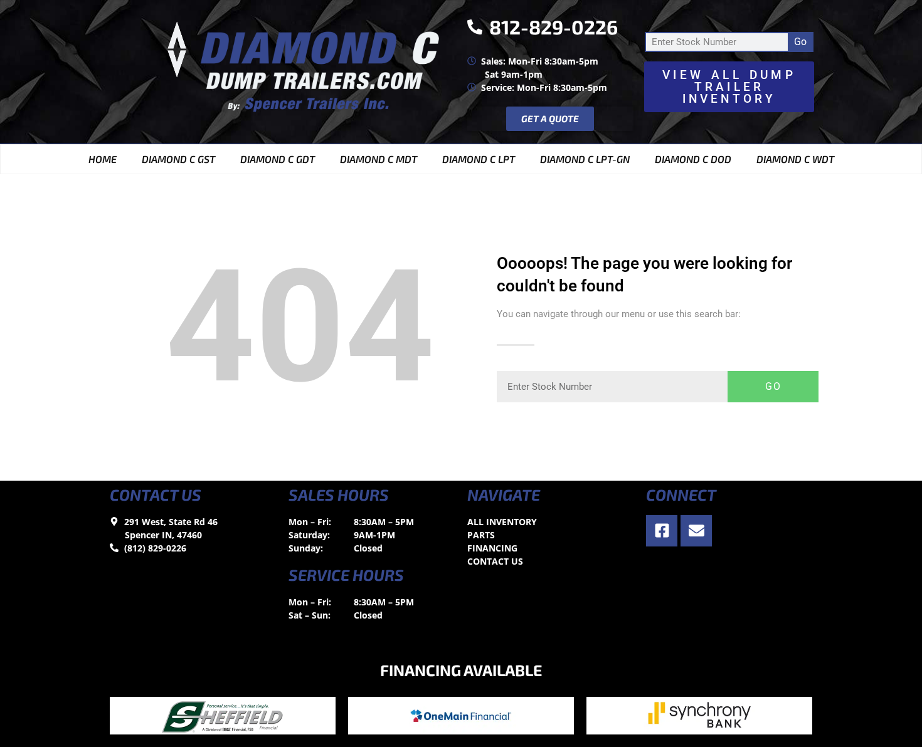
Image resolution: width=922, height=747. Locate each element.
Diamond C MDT (378, 159)
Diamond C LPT (478, 159)
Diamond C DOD (693, 159)
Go (800, 42)
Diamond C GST (178, 159)
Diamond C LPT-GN (585, 159)
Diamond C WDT (795, 159)
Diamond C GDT (277, 159)
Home (102, 159)
